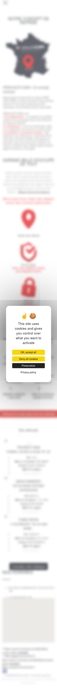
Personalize (28, 365)
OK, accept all (28, 352)
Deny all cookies (28, 359)
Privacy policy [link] (28, 372)
